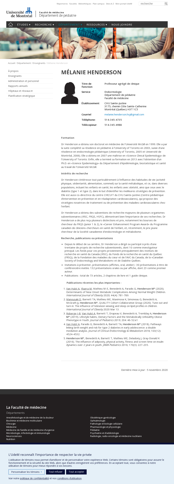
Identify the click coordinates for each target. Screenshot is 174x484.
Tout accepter (76, 471)
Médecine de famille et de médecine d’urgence (30, 429)
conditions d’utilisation (69, 478)
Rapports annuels (18, 86)
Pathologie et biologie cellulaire (106, 423)
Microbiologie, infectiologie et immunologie (28, 433)
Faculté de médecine (51, 12)
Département (69, 24)
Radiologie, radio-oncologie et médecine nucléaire (116, 436)
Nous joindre (121, 24)
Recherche (43, 24)
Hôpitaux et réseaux (19, 90)
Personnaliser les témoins (26, 471)
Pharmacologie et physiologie (105, 426)
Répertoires (62, 3)
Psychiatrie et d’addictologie (104, 433)
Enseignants (39, 63)
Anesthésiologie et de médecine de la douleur (30, 417)
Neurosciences (14, 436)
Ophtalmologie (97, 420)
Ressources (95, 24)
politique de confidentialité (34, 478)
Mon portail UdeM (124, 3)
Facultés (73, 3)
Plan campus (98, 3)
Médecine (11, 426)
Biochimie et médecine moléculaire (24, 420)
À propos (13, 71)
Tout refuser (55, 471)
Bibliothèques (85, 3)
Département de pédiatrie (57, 15)
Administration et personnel (23, 81)
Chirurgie (11, 423)
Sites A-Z (110, 3)
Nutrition (10, 439)
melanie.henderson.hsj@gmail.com (124, 114)
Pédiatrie (95, 429)
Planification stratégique (21, 95)
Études (22, 24)
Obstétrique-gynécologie (103, 417)
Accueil (10, 24)
